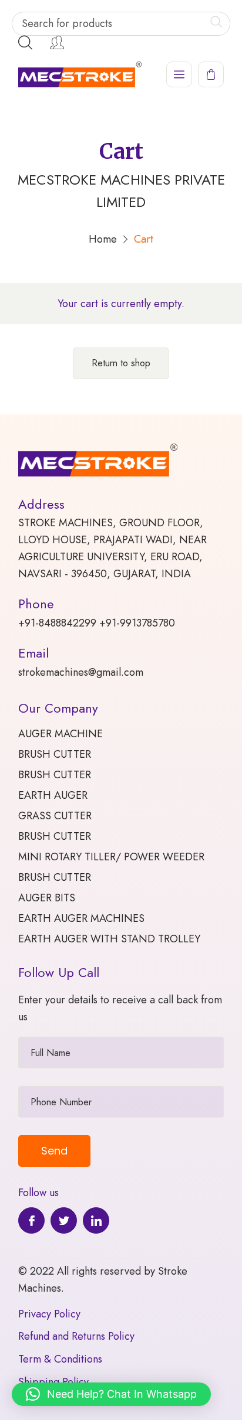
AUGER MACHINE (60, 734)
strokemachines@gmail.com (80, 672)
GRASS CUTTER (55, 816)
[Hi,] (57, 43)
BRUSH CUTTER (54, 754)
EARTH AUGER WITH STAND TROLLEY (109, 939)
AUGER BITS (46, 898)
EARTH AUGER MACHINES (81, 918)
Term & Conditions (60, 1359)
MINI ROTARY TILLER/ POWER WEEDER (111, 857)
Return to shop (121, 363)
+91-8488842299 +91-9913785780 (96, 623)
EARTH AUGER (53, 795)
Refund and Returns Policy (76, 1336)
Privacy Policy (49, 1314)
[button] (111, 1394)
